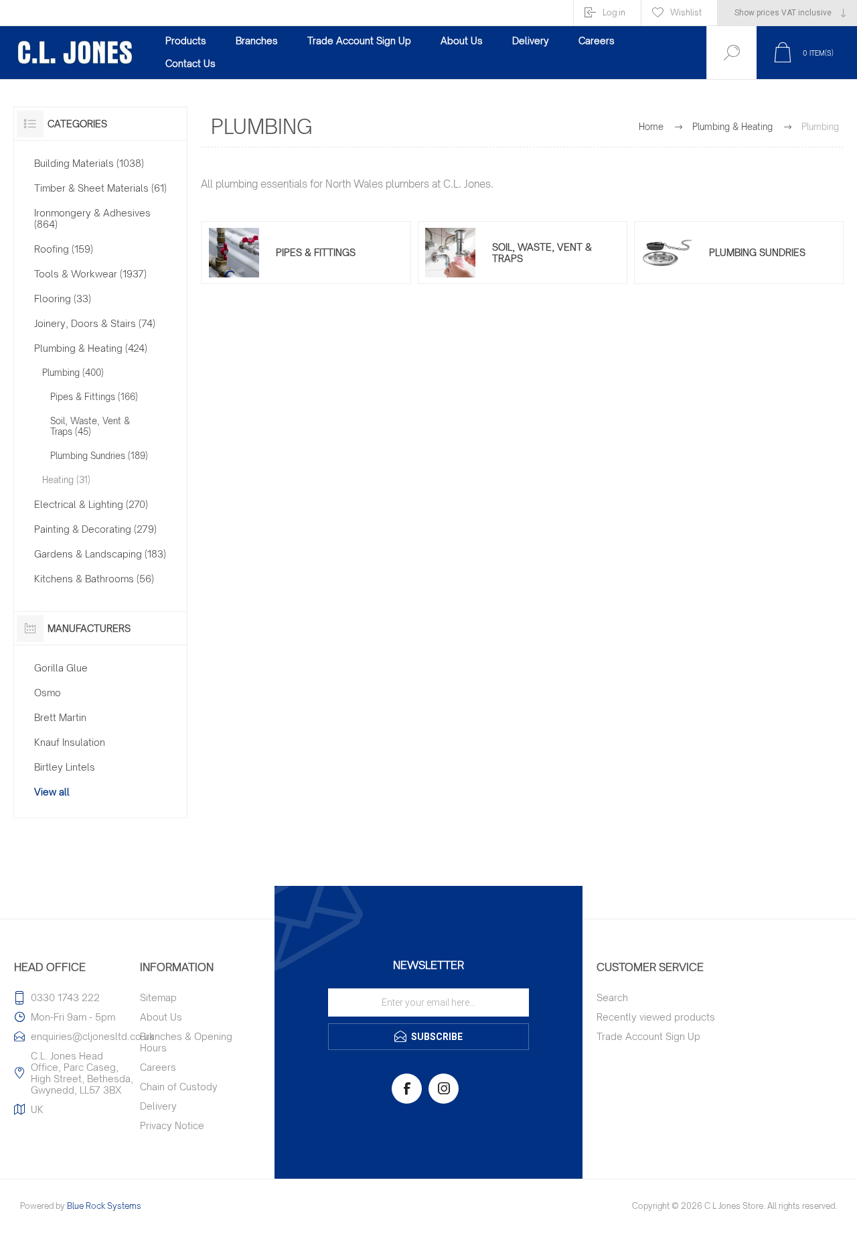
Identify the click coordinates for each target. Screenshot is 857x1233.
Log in (614, 12)
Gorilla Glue (61, 667)
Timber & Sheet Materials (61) (100, 188)
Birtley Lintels (64, 767)
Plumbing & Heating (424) (90, 348)
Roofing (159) (63, 249)
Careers (158, 1067)
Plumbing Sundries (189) (99, 455)
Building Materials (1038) (89, 163)
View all (52, 791)
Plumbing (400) (73, 372)
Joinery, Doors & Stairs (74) (94, 323)
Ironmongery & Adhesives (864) (92, 218)
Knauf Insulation (69, 742)
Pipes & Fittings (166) (94, 396)
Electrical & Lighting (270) (91, 504)
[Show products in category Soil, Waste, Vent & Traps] (450, 253)
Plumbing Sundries (757, 252)
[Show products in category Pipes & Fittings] (233, 253)
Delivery (158, 1106)
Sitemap (158, 997)
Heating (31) (66, 479)
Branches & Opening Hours (186, 1042)
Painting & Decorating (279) (95, 529)
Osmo (47, 692)
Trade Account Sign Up (648, 1036)
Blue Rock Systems (104, 1206)
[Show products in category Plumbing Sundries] (666, 253)
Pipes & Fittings (316, 252)
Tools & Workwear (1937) (90, 273)
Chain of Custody (179, 1086)
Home (651, 126)
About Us (161, 1017)
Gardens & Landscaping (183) (100, 554)
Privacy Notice (172, 1125)
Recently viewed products (656, 1017)
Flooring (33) (62, 298)
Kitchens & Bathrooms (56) (94, 578)
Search (612, 997)
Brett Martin (60, 717)
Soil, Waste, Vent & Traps (542, 252)
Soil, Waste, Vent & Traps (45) (90, 426)
